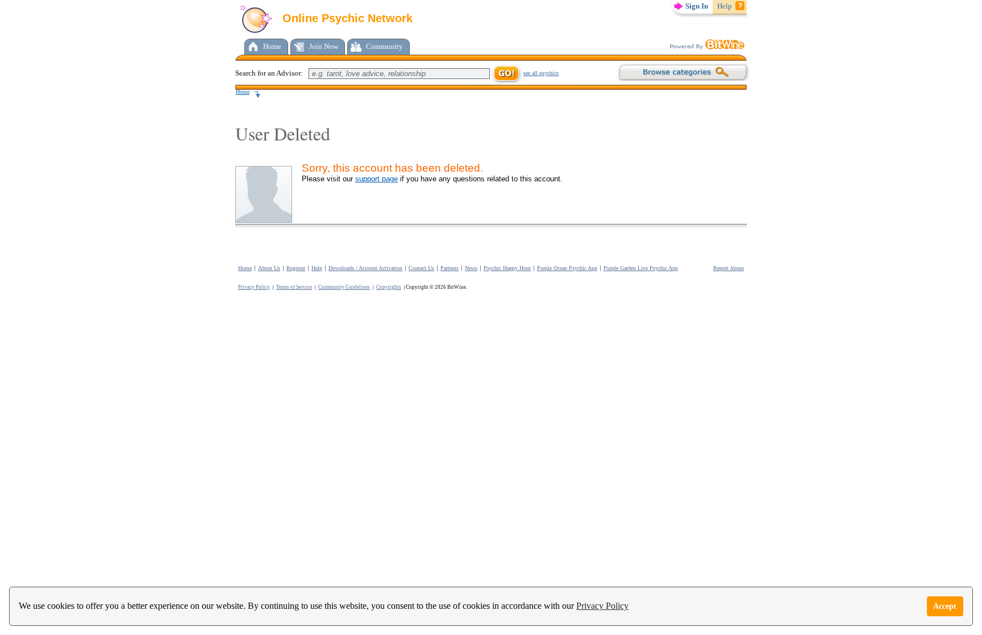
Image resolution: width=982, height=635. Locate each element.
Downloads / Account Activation (365, 268)
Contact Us (421, 268)
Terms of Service (294, 287)
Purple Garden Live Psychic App (641, 268)
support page (376, 179)
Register (295, 268)
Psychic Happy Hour (507, 268)
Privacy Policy (602, 606)
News (471, 268)
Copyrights (388, 287)
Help (724, 6)
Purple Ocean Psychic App (567, 268)
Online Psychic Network (346, 18)
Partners (449, 268)
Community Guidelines (344, 287)
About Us (269, 268)
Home (272, 46)
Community (384, 46)
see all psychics (541, 73)
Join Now (323, 46)
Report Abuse (728, 268)
